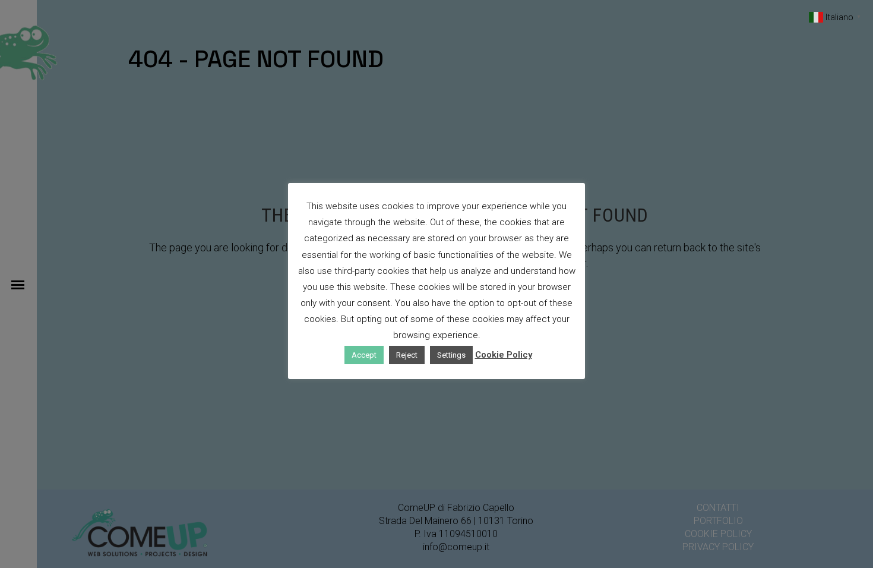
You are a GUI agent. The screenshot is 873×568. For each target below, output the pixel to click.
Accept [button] (364, 355)
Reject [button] (406, 355)
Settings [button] (451, 355)
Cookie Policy (503, 354)
